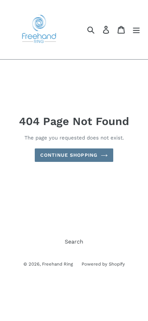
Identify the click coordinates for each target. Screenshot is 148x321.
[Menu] (136, 30)
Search (74, 241)
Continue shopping (68, 155)
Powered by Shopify (103, 264)
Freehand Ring (57, 264)
